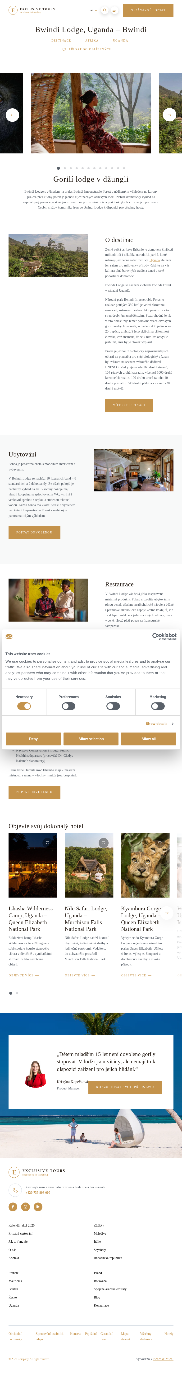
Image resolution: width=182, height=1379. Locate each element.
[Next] (169, 115)
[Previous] (12, 115)
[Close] (167, 33)
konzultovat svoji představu (125, 1087)
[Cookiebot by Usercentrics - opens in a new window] (156, 636)
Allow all (148, 739)
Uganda (120, 40)
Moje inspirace (112, 33)
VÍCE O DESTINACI (129, 405)
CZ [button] (91, 10)
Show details (156, 724)
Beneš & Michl (163, 1359)
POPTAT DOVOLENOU (34, 532)
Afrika (92, 40)
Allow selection (91, 739)
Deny (33, 739)
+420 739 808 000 (38, 1192)
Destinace (61, 40)
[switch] (68, 706)
